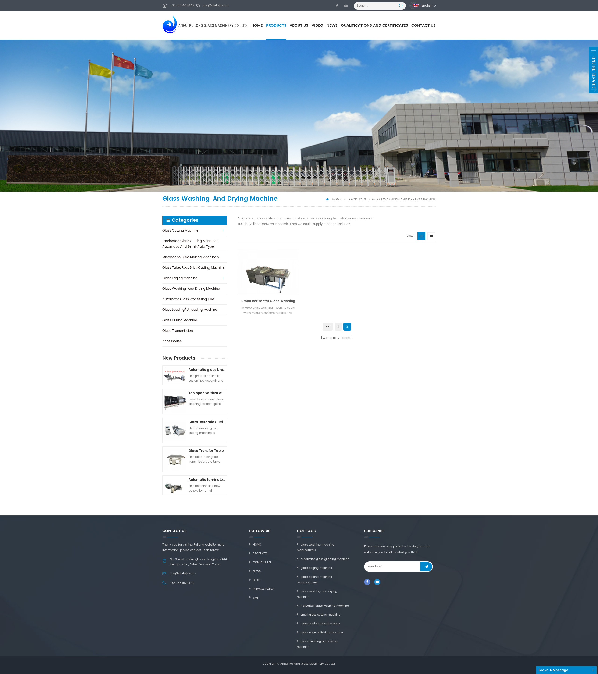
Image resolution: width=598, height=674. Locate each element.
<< (328, 326)
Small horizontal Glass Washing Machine (268, 301)
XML (255, 598)
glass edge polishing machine (322, 632)
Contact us (262, 562)
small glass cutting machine (320, 615)
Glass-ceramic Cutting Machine (207, 422)
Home (257, 25)
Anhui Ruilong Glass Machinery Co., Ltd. (212, 25)
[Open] (593, 70)
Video (317, 25)
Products (276, 25)
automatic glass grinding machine (325, 559)
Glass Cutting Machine (180, 230)
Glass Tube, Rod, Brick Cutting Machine (193, 267)
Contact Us (423, 25)
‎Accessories (172, 341)
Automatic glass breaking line (207, 369)
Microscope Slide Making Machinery (190, 257)
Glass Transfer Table (206, 450)
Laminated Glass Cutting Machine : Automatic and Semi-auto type (190, 243)
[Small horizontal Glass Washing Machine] (268, 272)
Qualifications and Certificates (374, 25)
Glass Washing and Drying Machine (404, 199)
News (332, 25)
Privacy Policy (264, 589)
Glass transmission (177, 330)
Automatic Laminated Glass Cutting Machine (207, 479)
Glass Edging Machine (179, 278)
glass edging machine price (320, 623)
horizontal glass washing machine (325, 606)
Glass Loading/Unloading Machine (189, 309)
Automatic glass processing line (188, 299)
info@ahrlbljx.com (215, 5)
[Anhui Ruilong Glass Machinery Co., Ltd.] (170, 24)
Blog (256, 580)
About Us (299, 25)
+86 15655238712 (182, 5)
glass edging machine (316, 568)
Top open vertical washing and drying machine (207, 393)
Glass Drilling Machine (179, 320)
